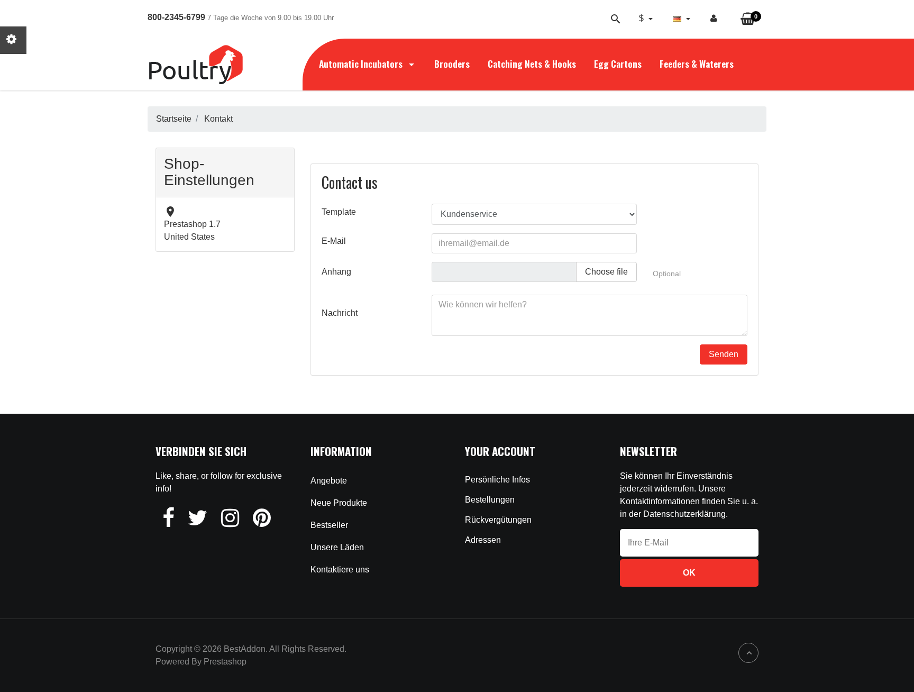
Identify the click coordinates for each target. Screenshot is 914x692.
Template (339, 211)
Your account (500, 451)
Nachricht (340, 312)
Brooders (452, 63)
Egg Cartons (618, 63)
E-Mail (334, 240)
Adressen (483, 539)
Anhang (336, 271)
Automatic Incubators (362, 63)
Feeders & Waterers (697, 63)
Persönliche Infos (497, 479)
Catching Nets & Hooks (532, 63)
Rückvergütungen (498, 519)
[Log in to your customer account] (713, 18)
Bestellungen (490, 499)
